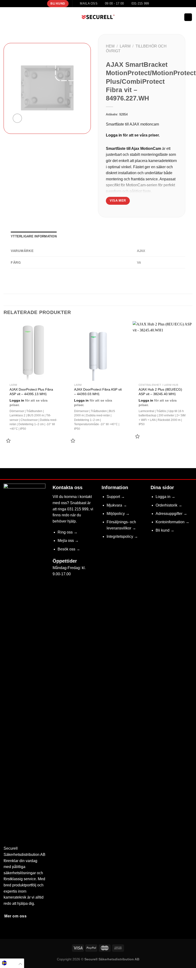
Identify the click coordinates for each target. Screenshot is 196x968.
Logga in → (165, 497)
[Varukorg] (188, 17)
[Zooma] (17, 118)
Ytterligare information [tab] (34, 236)
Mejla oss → (68, 541)
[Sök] (179, 17)
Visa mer (118, 200)
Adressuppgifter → (171, 514)
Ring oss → (67, 532)
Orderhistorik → (169, 505)
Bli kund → (165, 530)
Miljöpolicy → (118, 514)
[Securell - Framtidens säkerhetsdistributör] (98, 17)
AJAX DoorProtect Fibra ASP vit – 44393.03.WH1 (98, 391)
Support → (116, 497)
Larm (125, 46)
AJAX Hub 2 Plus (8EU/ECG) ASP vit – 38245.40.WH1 (160, 391)
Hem (110, 46)
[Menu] (6, 17)
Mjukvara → (117, 505)
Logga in (114, 135)
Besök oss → (69, 549)
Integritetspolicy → (122, 536)
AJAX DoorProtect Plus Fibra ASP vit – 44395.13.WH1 (31, 391)
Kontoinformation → (172, 522)
